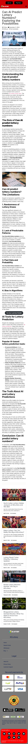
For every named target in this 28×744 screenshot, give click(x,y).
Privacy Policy (7, 664)
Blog (5, 650)
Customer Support (8, 667)
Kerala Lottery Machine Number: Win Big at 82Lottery (12, 586)
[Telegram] (9, 733)
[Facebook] (4, 733)
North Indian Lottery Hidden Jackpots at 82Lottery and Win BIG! (14, 505)
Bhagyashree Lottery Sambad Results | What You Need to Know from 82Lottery (14, 614)
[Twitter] (18, 733)
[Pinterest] (23, 733)
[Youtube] (14, 737)
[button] (26, 6)
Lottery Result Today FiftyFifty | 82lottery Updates (11, 559)
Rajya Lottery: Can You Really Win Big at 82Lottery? (14, 531)
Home (5, 642)
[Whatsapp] (9, 737)
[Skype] (18, 737)
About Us (6, 661)
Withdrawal (6, 648)
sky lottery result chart (15, 93)
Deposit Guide (7, 645)
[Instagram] (14, 733)
